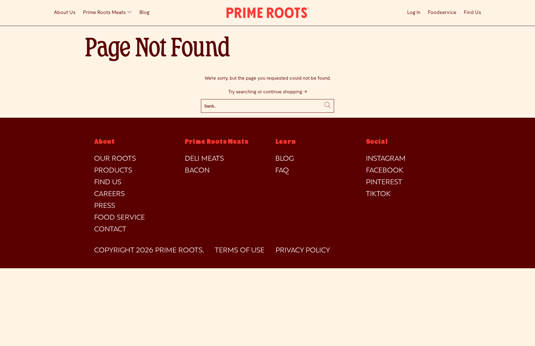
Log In (413, 12)
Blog (144, 12)
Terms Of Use (239, 250)
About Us (65, 12)
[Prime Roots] (267, 13)
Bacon (197, 170)
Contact (110, 229)
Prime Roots (178, 250)
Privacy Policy (303, 250)
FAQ (282, 170)
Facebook (384, 170)
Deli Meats (204, 158)
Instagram (386, 158)
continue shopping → (285, 92)
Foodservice (442, 12)
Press (104, 206)
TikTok (378, 194)
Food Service (119, 217)
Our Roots (115, 158)
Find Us (472, 12)
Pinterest (384, 182)
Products (113, 170)
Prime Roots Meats (105, 12)
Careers (109, 194)
